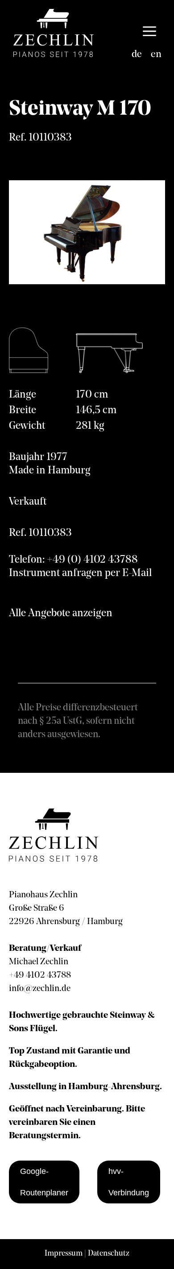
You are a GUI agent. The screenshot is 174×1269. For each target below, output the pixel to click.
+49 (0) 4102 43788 (92, 560)
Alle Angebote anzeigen (60, 613)
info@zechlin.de (39, 988)
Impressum (64, 1254)
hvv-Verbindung (128, 1182)
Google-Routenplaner (44, 1182)
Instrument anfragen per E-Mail (80, 573)
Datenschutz (108, 1254)
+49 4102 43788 (40, 975)
